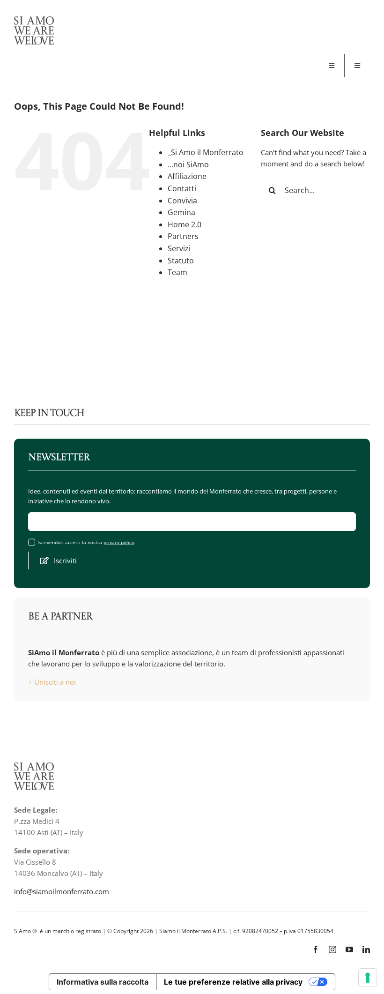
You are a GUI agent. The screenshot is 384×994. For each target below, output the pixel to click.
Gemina (181, 212)
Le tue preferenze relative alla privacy (233, 982)
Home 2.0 (184, 224)
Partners (183, 236)
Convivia (182, 200)
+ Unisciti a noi (52, 682)
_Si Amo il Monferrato (206, 152)
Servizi (179, 248)
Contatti (182, 188)
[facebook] (315, 949)
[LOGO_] (34, 19)
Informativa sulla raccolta (102, 982)
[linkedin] (366, 949)
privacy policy (118, 542)
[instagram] (332, 949)
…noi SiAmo (188, 164)
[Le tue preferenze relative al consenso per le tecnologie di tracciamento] (368, 978)
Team (177, 272)
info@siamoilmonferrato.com (61, 891)
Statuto (181, 260)
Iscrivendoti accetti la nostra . (86, 542)
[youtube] (349, 949)
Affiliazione (187, 176)
